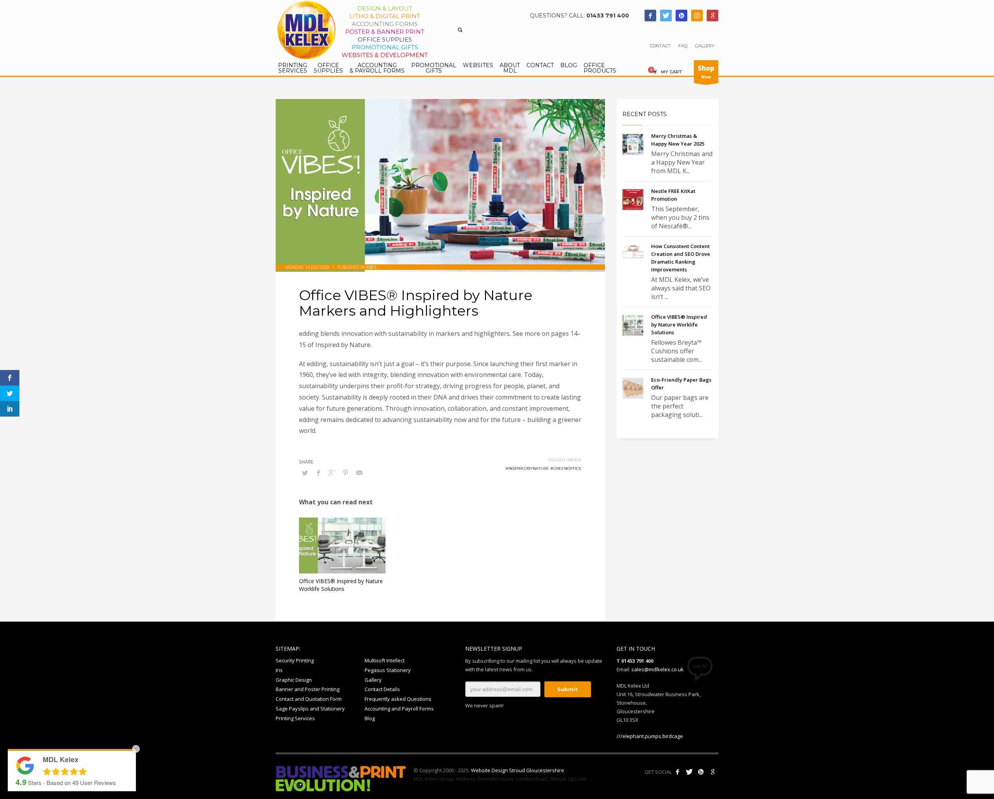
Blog (370, 718)
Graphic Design (294, 679)
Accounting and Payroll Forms (399, 708)
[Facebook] (650, 15)
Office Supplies (385, 39)
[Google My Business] (712, 15)
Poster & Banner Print (384, 31)
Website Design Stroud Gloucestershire (517, 770)
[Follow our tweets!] (689, 772)
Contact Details (382, 689)
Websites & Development (385, 55)
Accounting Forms (385, 24)
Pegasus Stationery (388, 670)
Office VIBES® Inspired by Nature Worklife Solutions (341, 584)
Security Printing (295, 660)
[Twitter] (666, 15)
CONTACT (660, 46)
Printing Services (295, 718)
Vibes (371, 267)
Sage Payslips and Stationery (310, 708)
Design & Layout (384, 8)
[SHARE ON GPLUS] (332, 472)
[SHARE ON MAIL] (359, 472)
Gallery (373, 679)
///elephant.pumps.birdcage (650, 736)
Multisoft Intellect (385, 660)
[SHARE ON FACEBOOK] (318, 472)
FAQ (682, 46)
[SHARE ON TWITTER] (305, 473)
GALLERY (704, 46)
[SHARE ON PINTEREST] (345, 472)
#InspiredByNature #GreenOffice (544, 468)
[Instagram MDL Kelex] (697, 15)
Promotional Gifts (385, 47)
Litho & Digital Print (384, 16)
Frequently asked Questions (398, 698)
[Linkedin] (681, 15)
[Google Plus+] (712, 772)
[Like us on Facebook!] (677, 772)
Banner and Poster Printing (307, 689)
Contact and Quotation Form (309, 698)
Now (706, 72)
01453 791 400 (607, 15)
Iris (279, 670)
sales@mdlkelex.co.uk (657, 669)
